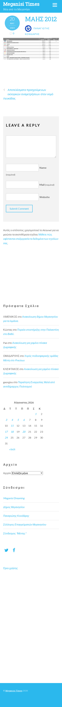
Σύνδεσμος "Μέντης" (14, 533)
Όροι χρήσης (10, 568)
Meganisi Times (13, 690)
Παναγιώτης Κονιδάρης (16, 515)
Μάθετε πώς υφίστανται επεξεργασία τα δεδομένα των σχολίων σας (30, 238)
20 (23, 431)
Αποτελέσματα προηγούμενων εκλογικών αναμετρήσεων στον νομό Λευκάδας (28, 94)
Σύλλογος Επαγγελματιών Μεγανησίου (24, 524)
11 (12, 425)
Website (44, 197)
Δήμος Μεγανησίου (14, 507)
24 (6, 437)
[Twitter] (6, 550)
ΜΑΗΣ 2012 (41, 19)
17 (6, 431)
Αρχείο (7, 473)
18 (12, 431)
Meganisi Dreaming (13, 498)
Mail (46, 184)
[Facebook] (14, 550)
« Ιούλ (12, 449)
